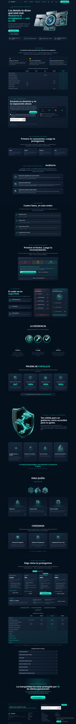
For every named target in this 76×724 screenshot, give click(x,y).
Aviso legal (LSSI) (44, 714)
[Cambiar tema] (59, 2)
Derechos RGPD (44, 718)
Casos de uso (44, 1)
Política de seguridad (45, 719)
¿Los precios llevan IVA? (23, 651)
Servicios (25, 1)
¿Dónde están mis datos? (23, 670)
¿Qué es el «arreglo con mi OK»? (25, 663)
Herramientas (37, 1)
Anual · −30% (40, 571)
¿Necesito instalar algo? (23, 666)
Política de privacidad (45, 715)
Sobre (52, 1)
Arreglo (10, 633)
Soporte (10, 642)
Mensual (35, 571)
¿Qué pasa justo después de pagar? (25, 660)
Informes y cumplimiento (14, 640)
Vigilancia (11, 631)
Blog (48, 1)
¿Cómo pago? (21, 657)
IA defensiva (31, 1)
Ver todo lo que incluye (13, 590)
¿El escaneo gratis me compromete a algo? (27, 673)
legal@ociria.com (57, 715)
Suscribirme (64, 704)
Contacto (29, 719)
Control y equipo (12, 638)
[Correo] (9, 719)
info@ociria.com (57, 714)
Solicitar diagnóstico (65, 1)
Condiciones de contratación (46, 720)
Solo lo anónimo (65, 721)
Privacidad (61, 719)
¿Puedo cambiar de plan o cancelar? (25, 654)
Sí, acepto (58, 721)
